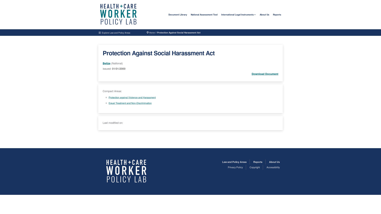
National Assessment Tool (204, 14)
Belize (106, 63)
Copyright (255, 167)
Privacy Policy (235, 167)
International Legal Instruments (237, 14)
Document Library (177, 14)
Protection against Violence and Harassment (132, 97)
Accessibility (273, 167)
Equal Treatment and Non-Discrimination (130, 103)
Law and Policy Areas (234, 162)
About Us (264, 14)
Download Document (265, 74)
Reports (277, 14)
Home (152, 32)
